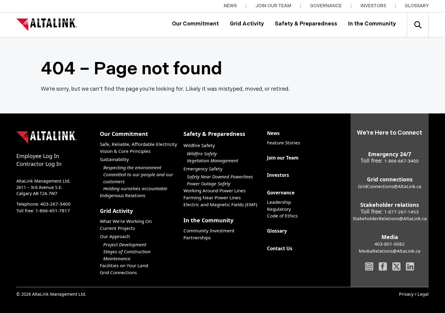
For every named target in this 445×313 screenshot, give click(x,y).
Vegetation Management (212, 160)
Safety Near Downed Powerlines (220, 176)
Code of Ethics (282, 216)
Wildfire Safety (202, 153)
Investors (373, 6)
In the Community (372, 24)
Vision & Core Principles (125, 151)
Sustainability (114, 159)
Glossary (417, 6)
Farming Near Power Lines (212, 197)
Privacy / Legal (414, 294)
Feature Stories (283, 143)
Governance (326, 6)
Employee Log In (37, 156)
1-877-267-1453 (401, 212)
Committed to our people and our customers (138, 177)
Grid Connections (118, 272)
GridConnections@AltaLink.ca (389, 186)
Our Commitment (195, 24)
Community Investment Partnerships (209, 234)
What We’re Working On (126, 221)
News (230, 6)
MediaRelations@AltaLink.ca (389, 251)
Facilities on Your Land (124, 265)
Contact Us (279, 248)
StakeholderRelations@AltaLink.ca (390, 218)
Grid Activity (247, 24)
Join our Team (273, 6)
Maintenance (116, 258)
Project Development (124, 244)
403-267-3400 (55, 204)
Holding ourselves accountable (135, 188)
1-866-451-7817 (52, 210)
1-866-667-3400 (401, 161)
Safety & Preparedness (306, 24)
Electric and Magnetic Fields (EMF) (220, 204)
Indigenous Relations (122, 195)
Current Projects (117, 228)
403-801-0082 (389, 244)
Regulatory (279, 209)
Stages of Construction (126, 251)
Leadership (279, 202)
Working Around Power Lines (214, 190)
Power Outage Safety (208, 183)
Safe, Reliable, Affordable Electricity (138, 144)
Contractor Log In (38, 163)
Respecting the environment (132, 167)
